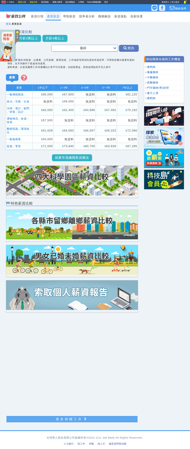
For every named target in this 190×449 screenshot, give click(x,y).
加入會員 (175, 2)
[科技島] (164, 179)
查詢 (131, 48)
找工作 (81, 443)
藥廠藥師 (152, 72)
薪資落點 (45, 2)
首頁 (8, 24)
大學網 (81, 2)
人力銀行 (7, 2)
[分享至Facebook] (162, 8)
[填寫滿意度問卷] (7, 45)
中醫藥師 (152, 77)
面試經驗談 (70, 2)
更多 (106, 2)
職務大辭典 (57, 2)
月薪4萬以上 (54, 38)
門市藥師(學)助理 (158, 87)
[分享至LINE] (154, 8)
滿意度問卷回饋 (117, 443)
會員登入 (165, 2)
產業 (12, 77)
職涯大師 (22, 2)
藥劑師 (151, 67)
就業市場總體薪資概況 (72, 157)
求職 (91, 443)
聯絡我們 (180, 8)
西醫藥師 (152, 82)
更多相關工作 (69, 419)
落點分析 (33, 2)
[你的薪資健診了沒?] (164, 158)
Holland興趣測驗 (94, 2)
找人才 (101, 443)
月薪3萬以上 (28, 38)
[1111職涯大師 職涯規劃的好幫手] (164, 115)
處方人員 (152, 93)
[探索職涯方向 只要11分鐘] (164, 137)
